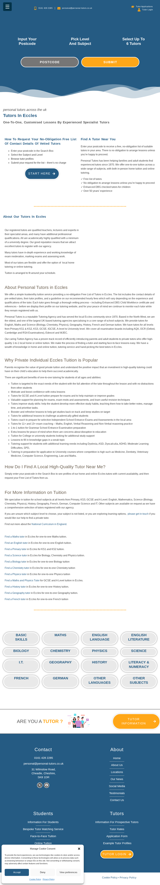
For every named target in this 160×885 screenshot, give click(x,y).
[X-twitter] (39, 785)
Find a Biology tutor (15, 561)
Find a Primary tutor (15, 549)
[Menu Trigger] (7, 6)
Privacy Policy (49, 879)
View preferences (68, 872)
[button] (79, 848)
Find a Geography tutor (17, 593)
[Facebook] (46, 785)
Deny (42, 872)
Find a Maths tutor (15, 536)
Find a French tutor (15, 599)
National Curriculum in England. (49, 524)
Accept (16, 872)
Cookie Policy (35, 879)
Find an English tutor (16, 543)
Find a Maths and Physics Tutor (22, 580)
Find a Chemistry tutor (17, 568)
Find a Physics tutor (16, 574)
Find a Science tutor (16, 555)
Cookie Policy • (111, 877)
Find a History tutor (15, 586)
